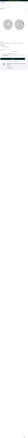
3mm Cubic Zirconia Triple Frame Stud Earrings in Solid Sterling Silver (12, 43)
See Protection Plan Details (5, 55)
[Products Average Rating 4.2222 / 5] (2, 8)
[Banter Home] (3, 2)
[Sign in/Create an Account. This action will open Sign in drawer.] (25, 2)
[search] (1, 5)
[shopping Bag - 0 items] (27, 3)
